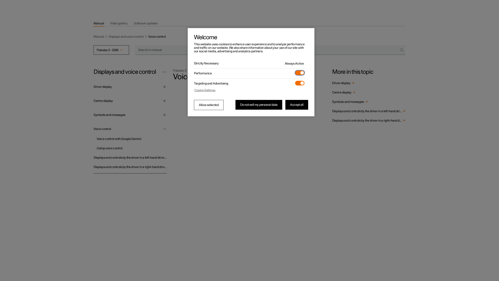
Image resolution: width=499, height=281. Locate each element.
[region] (251, 72)
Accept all (296, 104)
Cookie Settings (204, 90)
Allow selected (209, 105)
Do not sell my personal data (259, 104)
